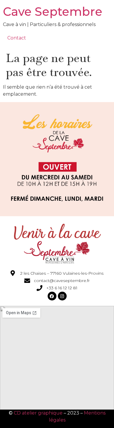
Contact (16, 38)
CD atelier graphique (38, 413)
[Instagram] (62, 296)
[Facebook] (52, 296)
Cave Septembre (52, 11)
